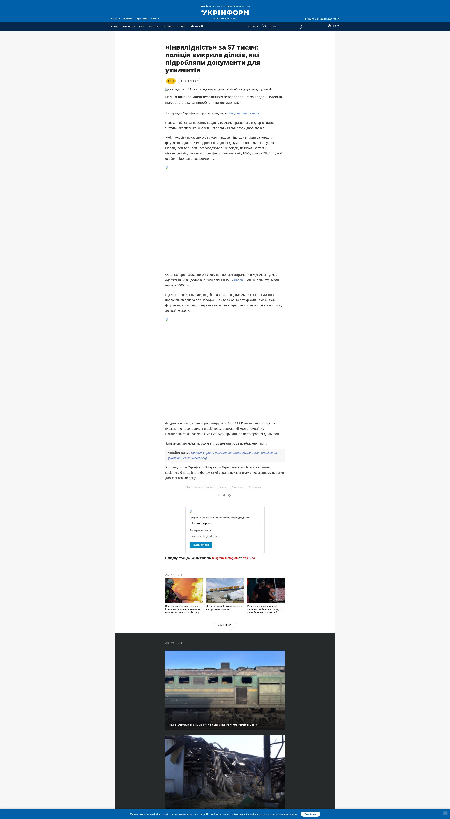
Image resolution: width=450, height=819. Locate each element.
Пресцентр (142, 18)
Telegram (217, 558)
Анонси (155, 18)
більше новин (225, 625)
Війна (114, 26)
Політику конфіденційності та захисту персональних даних (263, 814)
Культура (168, 26)
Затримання (255, 487)
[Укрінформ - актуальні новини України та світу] (225, 12)
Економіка (129, 26)
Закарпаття (237, 487)
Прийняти (310, 814)
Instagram (232, 558)
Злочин (210, 487)
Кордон (222, 487)
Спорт (182, 26)
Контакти (252, 26)
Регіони (153, 26)
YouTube (249, 558)
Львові (239, 280)
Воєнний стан (194, 487)
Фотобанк (128, 18)
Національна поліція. (244, 113)
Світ (141, 26)
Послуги (115, 18)
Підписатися (201, 544)
